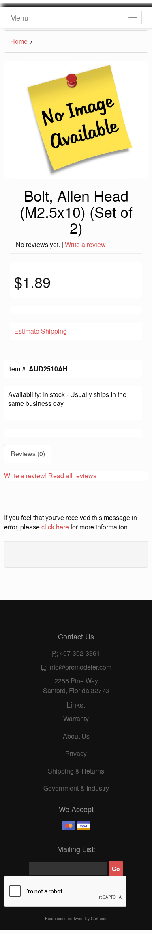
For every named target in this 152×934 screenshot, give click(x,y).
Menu (19, 17)
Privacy (76, 753)
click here (55, 526)
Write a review (85, 244)
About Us (76, 736)
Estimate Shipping (40, 331)
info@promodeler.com (79, 667)
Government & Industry (76, 788)
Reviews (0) (28, 453)
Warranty (76, 718)
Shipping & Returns (76, 771)
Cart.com (99, 918)
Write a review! (25, 475)
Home (19, 41)
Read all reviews (72, 475)
